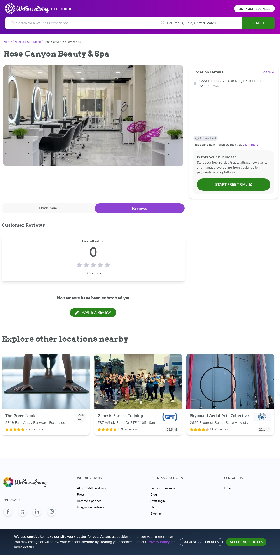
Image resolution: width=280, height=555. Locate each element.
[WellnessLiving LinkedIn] (37, 511)
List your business (162, 488)
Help (153, 507)
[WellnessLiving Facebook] (8, 511)
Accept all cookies (246, 542)
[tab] (48, 208)
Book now (48, 208)
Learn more (250, 145)
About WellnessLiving (92, 488)
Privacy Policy (158, 541)
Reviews (139, 208)
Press (81, 495)
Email (227, 488)
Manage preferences (201, 542)
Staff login (157, 501)
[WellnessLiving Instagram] (51, 511)
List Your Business (254, 9)
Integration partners (90, 507)
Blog (153, 495)
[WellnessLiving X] (22, 511)
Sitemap (156, 514)
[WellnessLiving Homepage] (30, 482)
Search (258, 23)
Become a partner (89, 501)
